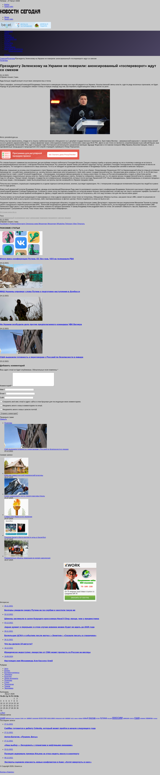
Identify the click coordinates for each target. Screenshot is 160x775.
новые (80, 718)
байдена (8, 718)
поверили (44, 218)
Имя (2, 389)
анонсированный (7, 218)
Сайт (2, 397)
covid (2, 718)
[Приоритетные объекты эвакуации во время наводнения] (16, 556)
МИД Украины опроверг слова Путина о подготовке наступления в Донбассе (40, 291)
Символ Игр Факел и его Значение (18, 517)
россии (117, 717)
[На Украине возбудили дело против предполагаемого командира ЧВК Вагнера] (21, 320)
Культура (8, 43)
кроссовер (51, 718)
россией (109, 718)
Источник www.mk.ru (8, 212)
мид (63, 718)
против (92, 718)
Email (3, 393)
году (25, 718)
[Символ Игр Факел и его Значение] (16, 515)
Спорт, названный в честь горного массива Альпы (24, 496)
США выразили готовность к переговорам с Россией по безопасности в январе (41, 357)
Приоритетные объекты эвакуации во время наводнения (27, 558)
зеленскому (34, 218)
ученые (155, 718)
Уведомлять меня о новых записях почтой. (20, 409)
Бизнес (8, 35)
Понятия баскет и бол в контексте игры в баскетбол (25, 537)
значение (35, 718)
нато (72, 718)
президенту (52, 218)
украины (149, 718)
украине (67, 218)
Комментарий (6, 386)
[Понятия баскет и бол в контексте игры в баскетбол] (16, 535)
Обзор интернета (15, 51)
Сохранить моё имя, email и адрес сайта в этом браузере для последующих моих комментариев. (42, 402)
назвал (67, 718)
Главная (3, 59)
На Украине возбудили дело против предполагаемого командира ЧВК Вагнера (41, 324)
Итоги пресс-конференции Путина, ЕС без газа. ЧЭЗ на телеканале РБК (37, 259)
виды (12, 718)
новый (85, 718)
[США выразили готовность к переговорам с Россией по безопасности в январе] (21, 353)
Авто (6, 33)
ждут (28, 218)
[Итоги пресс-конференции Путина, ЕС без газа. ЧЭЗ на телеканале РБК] (21, 254)
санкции (126, 718)
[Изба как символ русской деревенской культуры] (16, 473)
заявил (29, 718)
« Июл (2, 713)
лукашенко (58, 718)
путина (103, 718)
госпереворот (19, 218)
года (21, 718)
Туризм (8, 45)
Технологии (10, 39)
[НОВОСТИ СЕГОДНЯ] (20, 13)
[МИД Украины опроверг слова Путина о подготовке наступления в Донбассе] (21, 287)
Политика (11, 59)
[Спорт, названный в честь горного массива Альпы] (16, 494)
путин (98, 718)
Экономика (9, 47)
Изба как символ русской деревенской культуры (23, 475)
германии (17, 718)
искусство (43, 718)
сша (137, 717)
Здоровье (9, 37)
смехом (61, 218)
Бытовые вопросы (13, 49)
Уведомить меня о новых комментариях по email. (22, 406)
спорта (132, 718)
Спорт (7, 41)
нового (76, 718)
